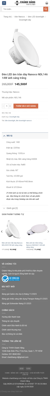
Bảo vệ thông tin (8, 334)
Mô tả (9, 135)
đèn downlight (10, 120)
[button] (4, 3)
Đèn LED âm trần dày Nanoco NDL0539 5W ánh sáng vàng (12, 244)
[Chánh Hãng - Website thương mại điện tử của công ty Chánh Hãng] (25, 3)
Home (7, 373)
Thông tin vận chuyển (10, 321)
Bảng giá (14, 373)
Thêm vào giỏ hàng (26, 106)
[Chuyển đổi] (4, 135)
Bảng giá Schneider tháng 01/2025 (16, 303)
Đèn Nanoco (20, 17)
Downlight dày (25, 20)
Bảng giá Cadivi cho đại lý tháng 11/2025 (19, 294)
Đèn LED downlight (36, 17)
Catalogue (24, 373)
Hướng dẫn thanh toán (11, 317)
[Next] (48, 236)
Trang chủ (8, 17)
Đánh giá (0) (12, 208)
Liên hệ (25, 374)
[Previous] (1, 236)
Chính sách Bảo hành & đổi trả (14, 325)
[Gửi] (45, 9)
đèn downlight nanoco (24, 120)
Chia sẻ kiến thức (37, 373)
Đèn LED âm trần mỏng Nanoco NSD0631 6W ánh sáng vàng (35, 245)
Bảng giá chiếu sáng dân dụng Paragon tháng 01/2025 (24, 299)
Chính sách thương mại (11, 330)
